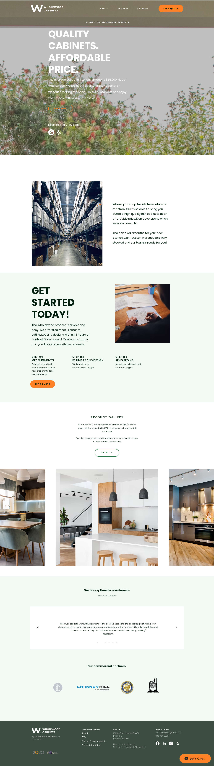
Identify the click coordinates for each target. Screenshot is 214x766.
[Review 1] (97, 642)
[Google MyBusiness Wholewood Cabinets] (51, 132)
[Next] (176, 627)
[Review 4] (109, 642)
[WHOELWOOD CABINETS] (36, 8)
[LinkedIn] (164, 743)
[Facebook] (157, 743)
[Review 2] (101, 642)
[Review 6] (116, 642)
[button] (107, 22)
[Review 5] (112, 642)
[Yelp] (59, 132)
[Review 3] (105, 642)
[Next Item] (207, 517)
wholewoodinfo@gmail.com (169, 732)
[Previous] (38, 627)
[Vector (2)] (171, 743)
